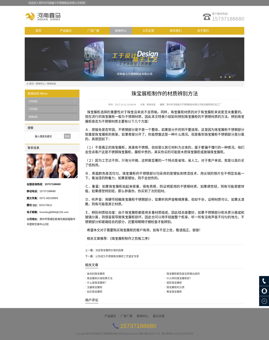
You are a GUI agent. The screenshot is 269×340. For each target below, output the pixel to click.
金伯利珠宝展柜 (96, 273)
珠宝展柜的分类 (175, 287)
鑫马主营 (159, 316)
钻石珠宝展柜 (94, 291)
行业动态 (33, 109)
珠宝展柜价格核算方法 (100, 278)
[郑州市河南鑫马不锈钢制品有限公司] (57, 16)
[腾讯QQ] (264, 291)
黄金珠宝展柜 (174, 291)
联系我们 (176, 30)
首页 (38, 30)
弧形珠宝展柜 (174, 282)
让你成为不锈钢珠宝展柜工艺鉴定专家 (117, 256)
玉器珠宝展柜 (94, 287)
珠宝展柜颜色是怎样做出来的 (183, 273)
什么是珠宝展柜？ (97, 282)
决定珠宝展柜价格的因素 (109, 250)
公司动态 (33, 101)
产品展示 (66, 30)
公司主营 (148, 30)
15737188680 (228, 19)
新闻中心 (121, 30)
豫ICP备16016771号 (149, 333)
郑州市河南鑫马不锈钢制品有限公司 (103, 333)
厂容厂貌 (93, 30)
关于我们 (203, 30)
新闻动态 (51, 83)
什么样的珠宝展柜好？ (179, 278)
